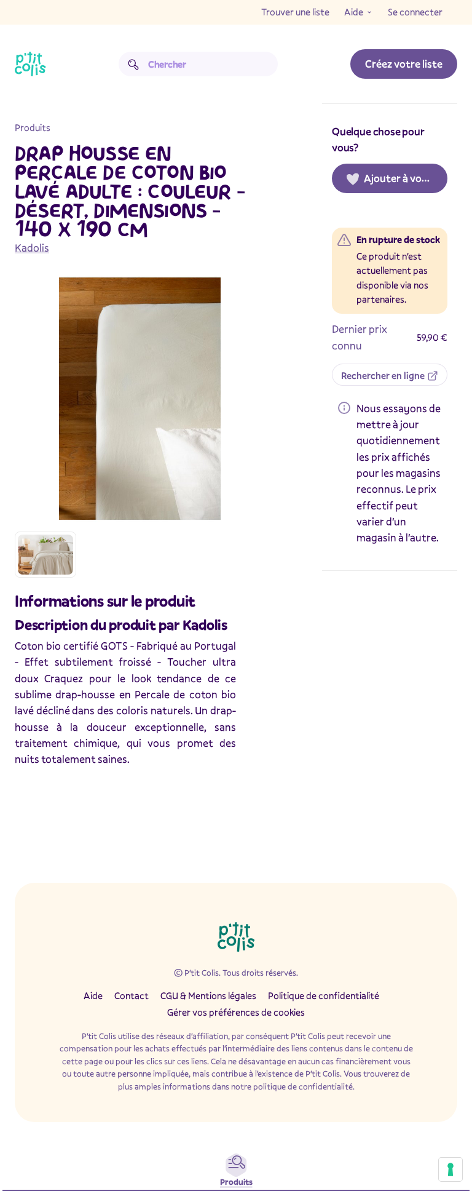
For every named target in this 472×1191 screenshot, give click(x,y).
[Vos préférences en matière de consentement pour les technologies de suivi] (450, 1169)
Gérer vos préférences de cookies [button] (236, 1012)
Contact (131, 995)
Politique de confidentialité (323, 995)
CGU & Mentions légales (208, 995)
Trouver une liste (295, 12)
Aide (353, 12)
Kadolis (32, 248)
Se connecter (415, 12)
